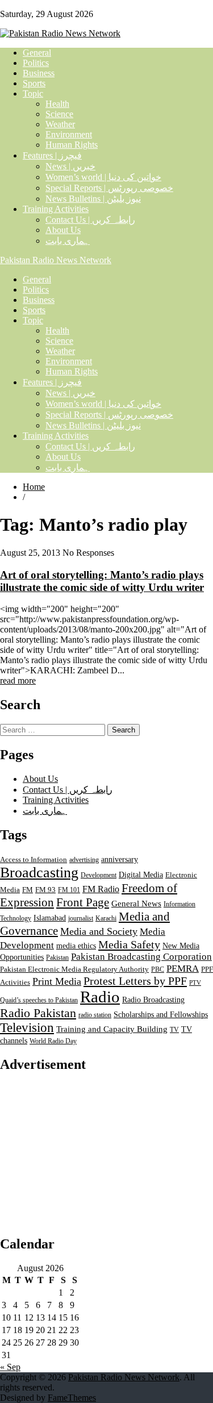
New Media (180, 945)
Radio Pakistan (38, 1013)
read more (18, 680)
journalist (80, 918)
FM (27, 890)
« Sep (10, 1367)
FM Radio (100, 889)
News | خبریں (70, 166)
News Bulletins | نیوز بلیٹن (93, 198)
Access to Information (33, 860)
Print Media (56, 981)
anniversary (119, 859)
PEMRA (182, 968)
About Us (63, 230)
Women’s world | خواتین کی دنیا (103, 177)
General (37, 52)
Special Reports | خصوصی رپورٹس (109, 188)
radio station (94, 1015)
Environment (68, 134)
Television (27, 1028)
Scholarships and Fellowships (161, 1014)
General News (136, 903)
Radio (100, 997)
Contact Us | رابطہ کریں (90, 219)
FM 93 (45, 890)
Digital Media (141, 874)
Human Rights (71, 144)
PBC (157, 969)
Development (98, 875)
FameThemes (72, 1397)
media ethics (76, 945)
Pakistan (57, 957)
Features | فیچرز (52, 155)
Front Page (82, 902)
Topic (33, 93)
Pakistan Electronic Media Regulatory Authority (74, 969)
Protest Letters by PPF (135, 981)
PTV (195, 983)
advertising (84, 860)
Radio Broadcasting (153, 999)
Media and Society (98, 931)
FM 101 (69, 890)
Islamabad (50, 918)
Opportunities (22, 957)
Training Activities (56, 209)
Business (39, 73)
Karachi (105, 918)
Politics (36, 63)
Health (57, 104)
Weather (60, 124)
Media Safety (129, 944)
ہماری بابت (67, 240)
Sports (34, 83)
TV (174, 1030)
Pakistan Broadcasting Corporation (141, 956)
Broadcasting (39, 872)
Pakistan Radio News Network (55, 260)
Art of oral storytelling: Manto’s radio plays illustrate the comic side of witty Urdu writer (102, 581)
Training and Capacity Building (112, 1029)
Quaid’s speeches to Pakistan (39, 1000)
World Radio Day (53, 1041)
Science (59, 114)
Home (34, 487)
